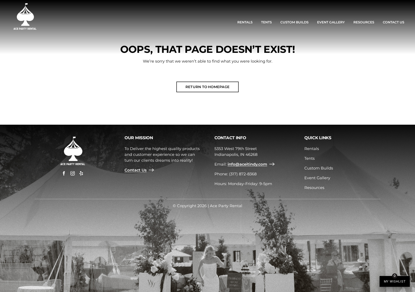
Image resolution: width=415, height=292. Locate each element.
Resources (314, 187)
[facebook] (64, 173)
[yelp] (81, 173)
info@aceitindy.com (247, 164)
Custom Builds (318, 168)
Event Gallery (317, 178)
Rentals (311, 148)
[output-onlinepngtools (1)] (25, 4)
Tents (309, 158)
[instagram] (72, 173)
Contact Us (135, 170)
